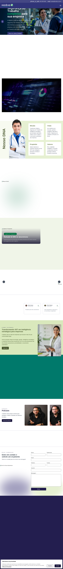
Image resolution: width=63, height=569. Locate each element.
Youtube (59, 437)
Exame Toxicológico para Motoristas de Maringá (39, 60)
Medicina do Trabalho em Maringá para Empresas (17, 58)
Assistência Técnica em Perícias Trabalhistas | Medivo (21, 66)
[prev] (4, 282)
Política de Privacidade (6, 566)
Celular (48, 462)
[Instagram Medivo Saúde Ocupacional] (25, 1)
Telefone (33, 462)
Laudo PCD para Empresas (18, 60)
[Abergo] (20, 281)
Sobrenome (49, 452)
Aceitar (57, 565)
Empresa (4, 527)
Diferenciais (4, 529)
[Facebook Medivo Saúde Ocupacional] (23, 1)
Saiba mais (15, 33)
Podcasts (4, 533)
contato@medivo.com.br (54, 1)
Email (32, 457)
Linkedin (40, 437)
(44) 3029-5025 (38, 1)
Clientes (3, 535)
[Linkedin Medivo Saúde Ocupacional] (27, 1)
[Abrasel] (31, 281)
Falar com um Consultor (30, 260)
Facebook (4, 437)
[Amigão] (40, 281)
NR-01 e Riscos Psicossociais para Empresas (31, 68)
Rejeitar (50, 565)
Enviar (38, 489)
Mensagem (33, 473)
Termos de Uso (5, 539)
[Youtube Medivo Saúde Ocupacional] (28, 1)
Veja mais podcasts (7, 420)
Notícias (3, 531)
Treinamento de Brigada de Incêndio (45, 66)
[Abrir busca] (36, 5)
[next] (59, 282)
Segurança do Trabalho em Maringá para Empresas (45, 58)
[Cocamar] (51, 282)
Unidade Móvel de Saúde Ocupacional (21, 63)
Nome (32, 452)
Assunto (33, 468)
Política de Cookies (6, 540)
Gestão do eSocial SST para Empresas (42, 63)
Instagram (22, 437)
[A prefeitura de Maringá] (10, 281)
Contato (3, 537)
